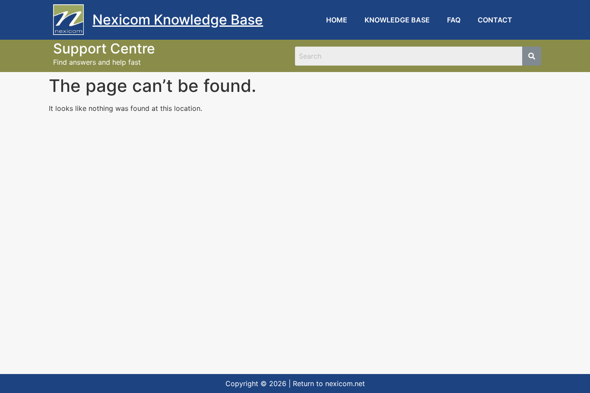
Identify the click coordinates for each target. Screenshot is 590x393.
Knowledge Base (397, 20)
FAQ (453, 20)
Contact (495, 20)
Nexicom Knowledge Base (177, 19)
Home (336, 20)
